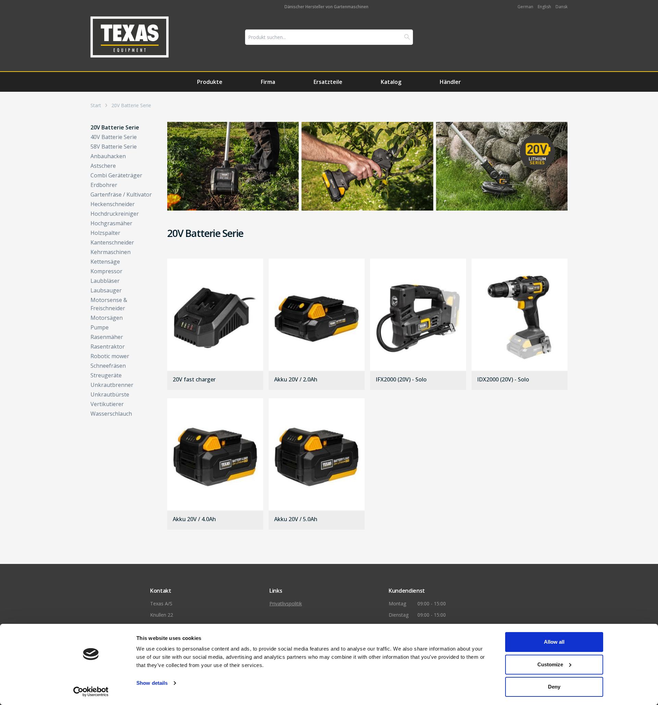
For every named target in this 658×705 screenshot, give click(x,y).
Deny (554, 687)
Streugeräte (106, 375)
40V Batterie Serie (113, 137)
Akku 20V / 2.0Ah (295, 379)
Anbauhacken (108, 156)
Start (95, 105)
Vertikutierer (107, 404)
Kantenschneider (112, 242)
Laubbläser (105, 281)
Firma (268, 82)
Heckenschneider (112, 204)
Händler (450, 82)
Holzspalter (105, 233)
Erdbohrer (103, 185)
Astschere (103, 165)
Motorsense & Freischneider (108, 304)
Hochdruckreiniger (114, 213)
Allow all (554, 642)
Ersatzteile (328, 82)
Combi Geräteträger (116, 175)
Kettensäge (105, 261)
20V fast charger (194, 379)
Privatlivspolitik (285, 603)
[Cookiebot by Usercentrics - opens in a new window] (91, 692)
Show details (152, 683)
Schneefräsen (108, 365)
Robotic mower (109, 356)
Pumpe (99, 327)
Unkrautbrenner (111, 385)
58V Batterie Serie (113, 146)
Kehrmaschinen (110, 252)
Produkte (209, 82)
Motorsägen (106, 318)
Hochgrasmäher (111, 223)
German (525, 7)
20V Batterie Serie (131, 105)
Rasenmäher (106, 337)
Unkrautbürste (109, 394)
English (544, 7)
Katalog (391, 82)
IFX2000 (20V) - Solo (401, 379)
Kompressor (106, 271)
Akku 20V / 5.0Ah (295, 519)
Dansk (562, 7)
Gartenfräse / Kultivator (121, 194)
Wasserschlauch (111, 413)
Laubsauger (106, 290)
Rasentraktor (107, 346)
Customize (550, 664)
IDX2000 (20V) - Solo (503, 379)
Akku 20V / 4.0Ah (194, 519)
